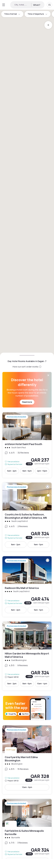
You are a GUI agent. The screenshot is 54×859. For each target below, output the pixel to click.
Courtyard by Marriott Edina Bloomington (27, 759)
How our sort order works (25, 366)
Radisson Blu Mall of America (27, 586)
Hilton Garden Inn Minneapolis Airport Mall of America (27, 656)
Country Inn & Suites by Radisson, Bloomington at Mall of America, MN (27, 517)
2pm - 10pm (42, 471)
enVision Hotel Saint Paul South (27, 445)
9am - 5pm (38, 544)
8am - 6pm (27, 471)
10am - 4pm (42, 683)
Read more (27, 402)
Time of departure (36, 14)
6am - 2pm (11, 471)
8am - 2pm (15, 544)
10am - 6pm (27, 787)
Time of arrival (10, 14)
